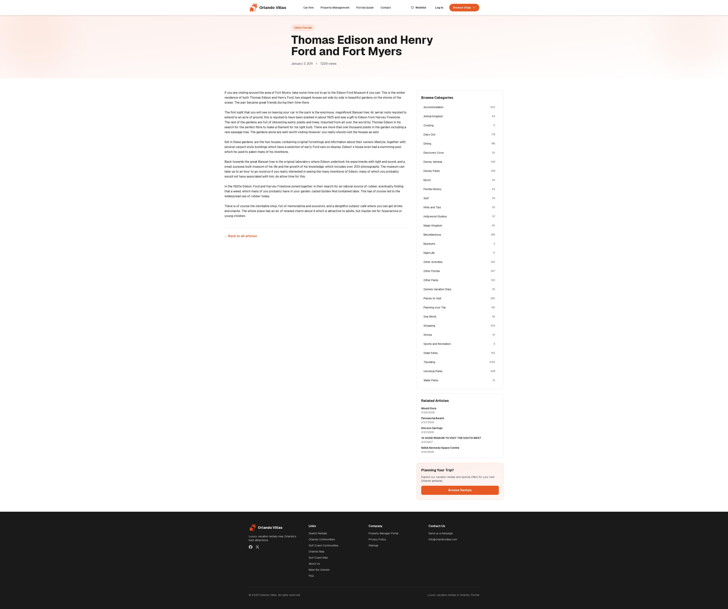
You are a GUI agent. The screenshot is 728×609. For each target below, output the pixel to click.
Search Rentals (318, 533)
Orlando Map (316, 551)
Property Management (335, 7)
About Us (314, 563)
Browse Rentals (460, 490)
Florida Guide (365, 7)
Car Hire (308, 7)
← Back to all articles (240, 236)
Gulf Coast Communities (323, 545)
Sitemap (373, 545)
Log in (439, 7)
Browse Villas (462, 7)
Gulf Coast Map (318, 557)
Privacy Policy (377, 539)
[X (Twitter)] (257, 547)
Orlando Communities (322, 539)
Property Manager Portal (383, 533)
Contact (385, 7)
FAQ (311, 576)
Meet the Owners (319, 569)
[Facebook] (251, 547)
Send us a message (440, 533)
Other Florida (303, 27)
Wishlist (420, 7)
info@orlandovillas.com (442, 539)
